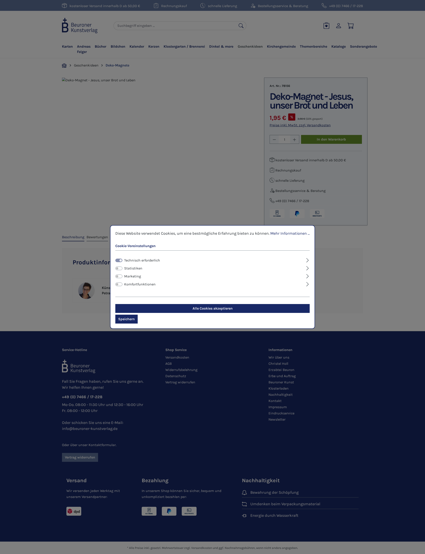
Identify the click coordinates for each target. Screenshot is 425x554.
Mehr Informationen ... (290, 233)
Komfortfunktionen (140, 284)
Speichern (126, 319)
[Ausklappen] (307, 260)
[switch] (118, 268)
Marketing (132, 276)
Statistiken (133, 268)
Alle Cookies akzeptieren (213, 308)
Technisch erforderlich (142, 260)
